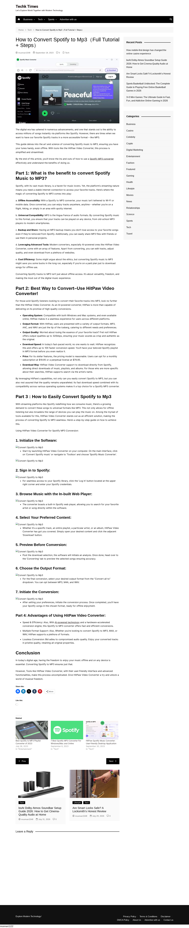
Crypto (129, 143)
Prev (24, 761)
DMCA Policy (123, 920)
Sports (51, 19)
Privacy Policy (129, 916)
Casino (129, 130)
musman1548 (24, 53)
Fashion (130, 163)
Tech (40, 19)
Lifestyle (77, 803)
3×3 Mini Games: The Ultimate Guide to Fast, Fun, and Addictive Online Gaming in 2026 (148, 99)
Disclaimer (165, 916)
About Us (137, 920)
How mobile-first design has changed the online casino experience (146, 52)
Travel (129, 234)
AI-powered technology (67, 622)
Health (129, 182)
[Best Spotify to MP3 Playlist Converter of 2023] (32, 730)
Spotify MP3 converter (102, 158)
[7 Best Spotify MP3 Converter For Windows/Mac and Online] (67, 730)
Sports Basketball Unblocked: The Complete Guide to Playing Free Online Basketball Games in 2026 (148, 87)
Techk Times (27, 6)
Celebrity (130, 137)
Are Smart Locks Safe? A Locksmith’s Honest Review (148, 75)
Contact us (168, 920)
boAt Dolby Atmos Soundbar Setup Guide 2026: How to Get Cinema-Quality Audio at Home (40, 811)
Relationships (133, 208)
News (129, 201)
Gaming (130, 176)
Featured (130, 169)
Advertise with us (68, 19)
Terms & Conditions (148, 916)
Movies (129, 195)
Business (28, 19)
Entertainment (133, 156)
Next (111, 761)
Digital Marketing (134, 150)
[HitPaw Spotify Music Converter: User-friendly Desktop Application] (102, 730)
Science (130, 214)
